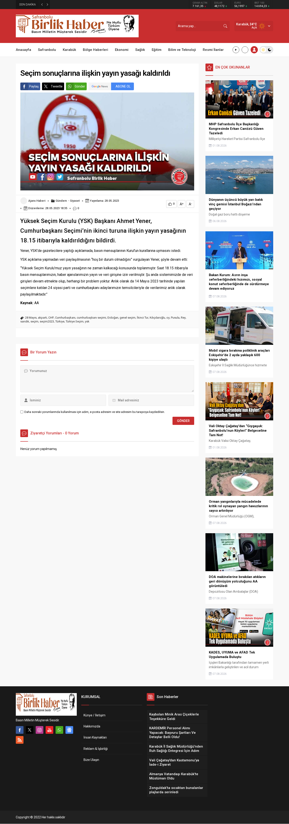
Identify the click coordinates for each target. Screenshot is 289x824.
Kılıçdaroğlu (157, 317)
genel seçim (127, 317)
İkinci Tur (142, 317)
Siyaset (75, 200)
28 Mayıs (31, 317)
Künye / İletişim (94, 715)
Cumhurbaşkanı (65, 317)
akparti (42, 317)
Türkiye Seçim (75, 321)
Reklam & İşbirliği (96, 749)
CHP (51, 317)
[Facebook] (19, 730)
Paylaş (34, 86)
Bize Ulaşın (91, 760)
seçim (34, 321)
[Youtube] (49, 730)
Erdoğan (112, 317)
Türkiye (59, 321)
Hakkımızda (92, 726)
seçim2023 (47, 321)
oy (168, 317)
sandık (24, 321)
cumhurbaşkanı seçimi (91, 317)
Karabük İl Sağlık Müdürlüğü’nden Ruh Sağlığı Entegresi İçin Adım (98, 4)
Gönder (80, 86)
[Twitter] (29, 730)
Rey (183, 317)
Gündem (61, 200)
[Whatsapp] (59, 730)
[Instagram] (39, 730)
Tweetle (57, 86)
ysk (87, 321)
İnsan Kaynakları (95, 737)
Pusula (175, 317)
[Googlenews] (69, 730)
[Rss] (19, 740)
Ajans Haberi (36, 200)
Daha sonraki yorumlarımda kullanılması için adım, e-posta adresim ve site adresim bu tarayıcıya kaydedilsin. (94, 411)
